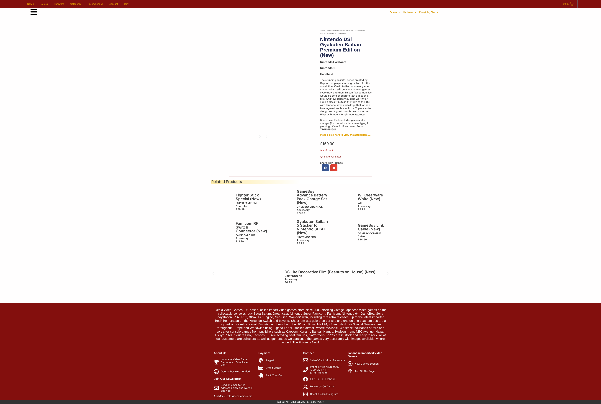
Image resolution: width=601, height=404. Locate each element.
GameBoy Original (370, 233)
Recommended (95, 4)
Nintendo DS (293, 276)
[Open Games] (399, 12)
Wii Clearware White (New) (370, 197)
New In (30, 4)
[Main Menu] (34, 12)
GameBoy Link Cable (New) (371, 227)
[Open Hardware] (415, 12)
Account (113, 4)
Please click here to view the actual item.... (345, 134)
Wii (360, 203)
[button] (266, 137)
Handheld (326, 74)
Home (322, 30)
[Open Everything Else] (437, 12)
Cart (126, 4)
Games (44, 4)
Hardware (59, 4)
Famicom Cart (246, 235)
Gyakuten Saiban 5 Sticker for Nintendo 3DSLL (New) (312, 227)
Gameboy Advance (310, 206)
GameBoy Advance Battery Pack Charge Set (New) (312, 197)
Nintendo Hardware (335, 30)
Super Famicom (246, 203)
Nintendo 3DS (306, 237)
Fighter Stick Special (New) (248, 197)
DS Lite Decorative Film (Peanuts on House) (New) (330, 272)
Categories (75, 4)
